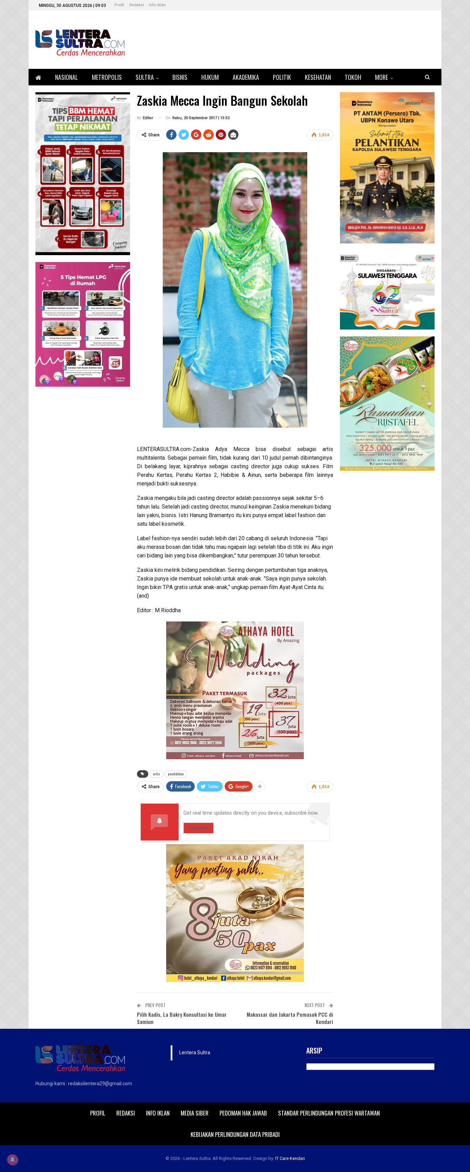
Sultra (145, 77)
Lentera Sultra (194, 1052)
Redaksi (136, 5)
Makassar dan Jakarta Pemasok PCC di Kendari (290, 1018)
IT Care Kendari (290, 1158)
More (381, 77)
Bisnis (180, 77)
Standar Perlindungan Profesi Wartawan (329, 1113)
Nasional (66, 77)
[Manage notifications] (12, 1159)
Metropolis (107, 77)
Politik (282, 77)
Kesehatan (318, 77)
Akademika (246, 77)
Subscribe (198, 828)
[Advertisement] (387, 581)
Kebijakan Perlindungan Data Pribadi (235, 1134)
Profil (119, 5)
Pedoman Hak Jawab (243, 1113)
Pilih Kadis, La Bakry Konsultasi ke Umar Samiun (182, 1018)
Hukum (210, 77)
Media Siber (195, 1113)
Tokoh (353, 77)
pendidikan (176, 773)
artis (156, 773)
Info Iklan (157, 5)
